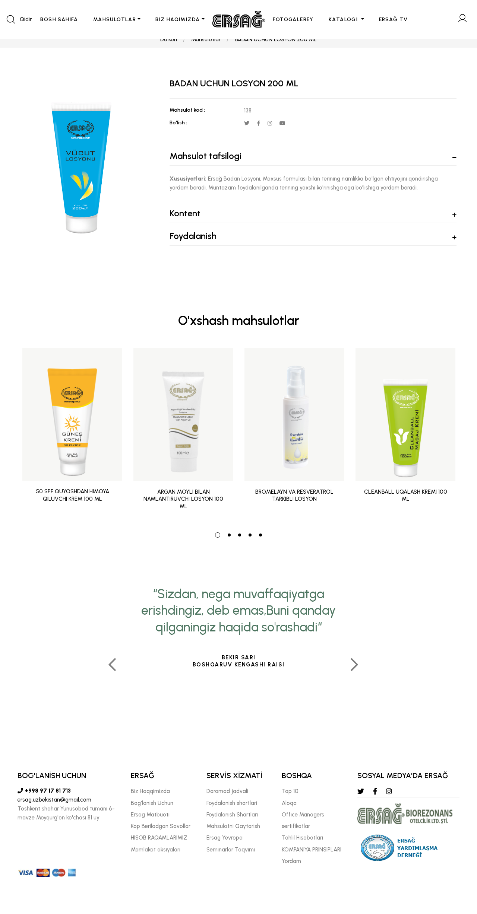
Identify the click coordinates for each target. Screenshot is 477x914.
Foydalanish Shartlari (232, 814)
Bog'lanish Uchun (152, 803)
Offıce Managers (303, 814)
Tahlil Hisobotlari (302, 837)
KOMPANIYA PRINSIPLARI (311, 849)
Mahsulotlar (206, 39)
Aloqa (289, 803)
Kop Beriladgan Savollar (160, 826)
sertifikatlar (296, 826)
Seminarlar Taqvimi (230, 849)
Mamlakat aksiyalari (155, 849)
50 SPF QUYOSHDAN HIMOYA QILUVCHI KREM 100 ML (72, 495)
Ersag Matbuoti (150, 814)
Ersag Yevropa (224, 837)
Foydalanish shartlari (231, 803)
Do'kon (168, 39)
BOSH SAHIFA (59, 19)
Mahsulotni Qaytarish (233, 826)
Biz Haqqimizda (150, 791)
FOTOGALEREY (293, 19)
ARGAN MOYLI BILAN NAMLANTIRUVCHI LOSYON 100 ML (183, 499)
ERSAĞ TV (393, 19)
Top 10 (290, 791)
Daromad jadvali (227, 791)
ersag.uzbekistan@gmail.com (54, 799)
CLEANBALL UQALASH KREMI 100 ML (405, 495)
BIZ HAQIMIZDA (177, 19)
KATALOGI (344, 19)
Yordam (291, 861)
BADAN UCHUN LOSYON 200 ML (276, 39)
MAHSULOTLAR (114, 19)
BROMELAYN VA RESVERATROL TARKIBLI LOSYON (294, 495)
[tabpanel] (72, 434)
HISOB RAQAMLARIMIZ (159, 837)
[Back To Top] (457, 868)
